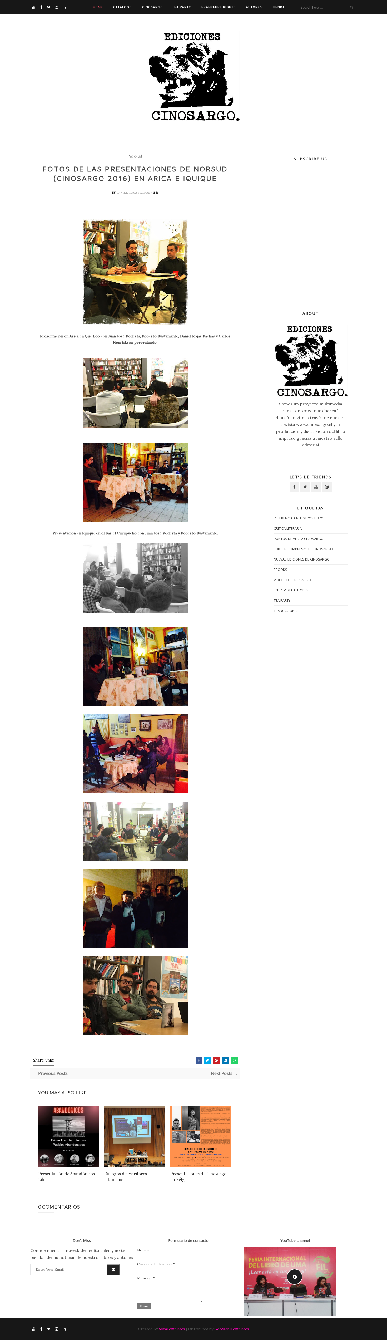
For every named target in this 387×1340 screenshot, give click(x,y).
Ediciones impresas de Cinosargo (303, 549)
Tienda (278, 7)
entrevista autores (291, 590)
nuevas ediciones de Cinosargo (302, 559)
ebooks (280, 569)
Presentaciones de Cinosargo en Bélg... (198, 1176)
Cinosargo (152, 7)
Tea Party (181, 7)
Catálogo (122, 7)
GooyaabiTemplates (231, 1329)
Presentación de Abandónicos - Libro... (68, 1176)
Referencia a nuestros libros (300, 518)
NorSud (135, 156)
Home (98, 7)
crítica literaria (288, 528)
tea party (282, 600)
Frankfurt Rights (218, 7)
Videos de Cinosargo (292, 579)
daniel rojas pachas (133, 192)
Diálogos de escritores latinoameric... (125, 1176)
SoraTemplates (172, 1329)
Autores (254, 7)
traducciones (286, 610)
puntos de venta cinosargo (299, 538)
